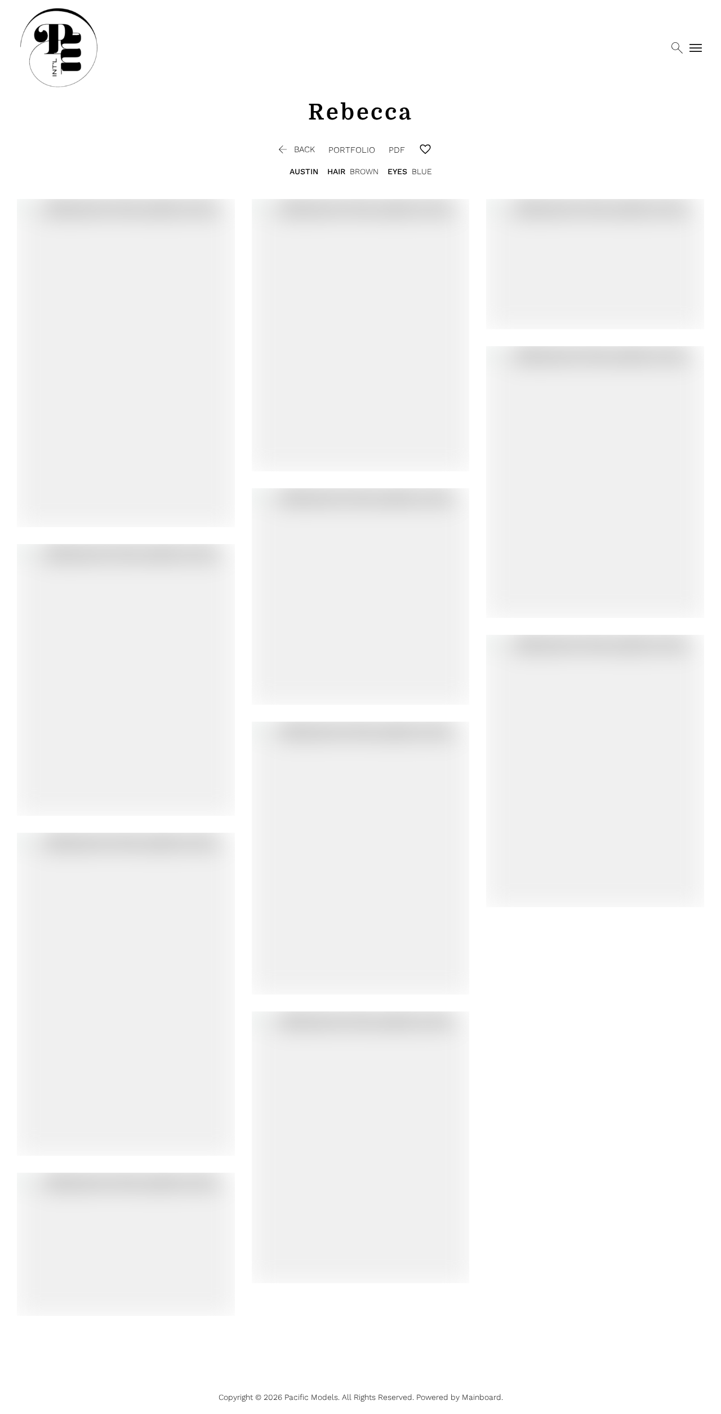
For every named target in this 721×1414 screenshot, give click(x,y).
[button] (295, 149)
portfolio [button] (351, 150)
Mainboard (481, 1397)
